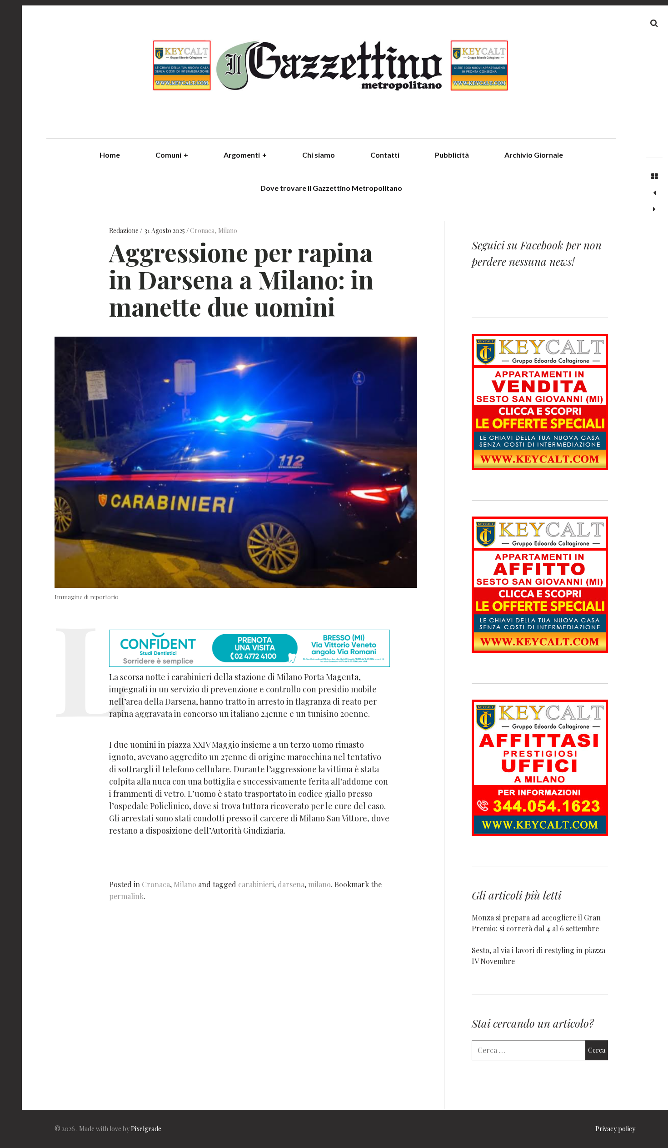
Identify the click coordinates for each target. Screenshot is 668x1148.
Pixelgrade (146, 1128)
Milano (227, 230)
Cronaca (202, 230)
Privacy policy (615, 1128)
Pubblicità (452, 154)
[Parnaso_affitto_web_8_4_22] (540, 650)
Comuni (171, 154)
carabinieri (256, 884)
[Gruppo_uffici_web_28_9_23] (540, 833)
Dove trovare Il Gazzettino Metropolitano (331, 188)
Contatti (384, 154)
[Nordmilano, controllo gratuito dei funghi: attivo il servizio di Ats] (654, 209)
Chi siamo (318, 154)
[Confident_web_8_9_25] (249, 663)
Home (110, 154)
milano (319, 884)
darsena (291, 884)
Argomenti (245, 154)
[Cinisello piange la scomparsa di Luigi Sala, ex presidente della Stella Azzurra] (654, 193)
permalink (126, 896)
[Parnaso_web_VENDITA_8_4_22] (540, 467)
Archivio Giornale (533, 154)
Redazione (124, 230)
